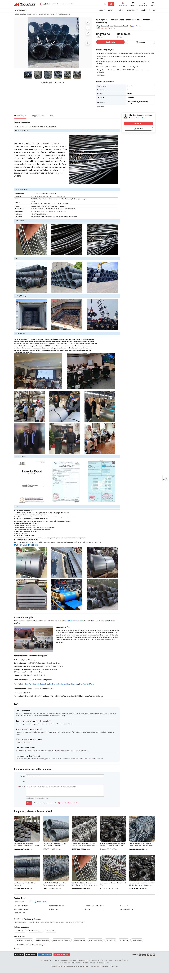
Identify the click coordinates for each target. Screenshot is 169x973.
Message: (22, 786)
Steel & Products (44, 14)
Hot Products (44, 960)
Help (120, 10)
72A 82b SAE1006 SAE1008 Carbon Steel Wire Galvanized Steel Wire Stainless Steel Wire (84, 885)
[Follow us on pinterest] (151, 954)
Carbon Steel (44, 684)
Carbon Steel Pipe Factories (24, 940)
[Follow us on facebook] (140, 954)
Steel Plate (28, 684)
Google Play (31, 954)
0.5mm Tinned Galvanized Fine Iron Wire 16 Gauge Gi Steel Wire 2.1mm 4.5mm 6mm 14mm (112, 846)
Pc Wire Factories (79, 940)
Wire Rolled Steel (137, 940)
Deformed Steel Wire (22, 945)
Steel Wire (54, 14)
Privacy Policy (114, 966)
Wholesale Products (84, 960)
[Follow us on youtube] (148, 954)
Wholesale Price (96, 960)
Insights (126, 960)
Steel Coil (36, 684)
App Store (19, 954)
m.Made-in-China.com (89, 962)
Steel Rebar (90, 684)
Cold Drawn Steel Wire (35, 931)
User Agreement (95, 966)
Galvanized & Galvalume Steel (93, 906)
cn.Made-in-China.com (103, 962)
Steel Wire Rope (20, 931)
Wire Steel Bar (124, 940)
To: (24, 781)
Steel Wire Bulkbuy (37, 945)
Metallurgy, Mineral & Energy (28, 14)
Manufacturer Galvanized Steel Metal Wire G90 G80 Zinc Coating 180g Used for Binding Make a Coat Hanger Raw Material (142, 885)
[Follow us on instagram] (145, 954)
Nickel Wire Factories (42, 940)
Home (16, 14)
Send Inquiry (110, 42)
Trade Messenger (45, 954)
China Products (54, 960)
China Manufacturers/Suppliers (69, 960)
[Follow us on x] (143, 954)
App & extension (131, 10)
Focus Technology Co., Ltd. (71, 966)
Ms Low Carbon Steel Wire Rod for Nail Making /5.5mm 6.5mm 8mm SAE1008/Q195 (54, 846)
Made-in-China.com (76, 962)
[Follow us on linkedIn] (154, 954)
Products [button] (45, 4)
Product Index (118, 960)
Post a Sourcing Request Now (68, 803)
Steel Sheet (74, 684)
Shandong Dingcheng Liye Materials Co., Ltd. (114, 26)
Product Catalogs (41, 902)
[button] (105, 4)
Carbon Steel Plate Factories (61, 940)
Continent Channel (107, 960)
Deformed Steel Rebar (126, 909)
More (16, 948)
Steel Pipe (87, 909)
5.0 (131, 118)
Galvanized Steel (64, 684)
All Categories (21, 10)
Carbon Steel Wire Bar (95, 940)
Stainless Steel (54, 684)
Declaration (105, 966)
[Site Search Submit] (111, 4)
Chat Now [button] (142, 42)
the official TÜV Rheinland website (71, 621)
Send (28, 803)
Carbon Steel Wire (64, 14)
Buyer (110, 10)
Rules (153, 10)
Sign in (153, 5)
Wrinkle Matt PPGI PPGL (21, 909)
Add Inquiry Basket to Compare (53, 82)
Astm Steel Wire (110, 940)
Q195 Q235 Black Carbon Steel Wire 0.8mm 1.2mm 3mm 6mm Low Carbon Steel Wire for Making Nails (141, 846)
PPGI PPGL (123, 906)
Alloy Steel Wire (50, 931)
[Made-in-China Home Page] (24, 4)
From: (23, 776)
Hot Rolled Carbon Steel (21, 906)
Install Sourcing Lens (63, 954)
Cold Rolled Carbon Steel (56, 906)
